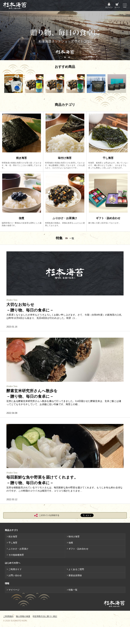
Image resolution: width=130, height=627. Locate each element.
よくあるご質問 (76, 569)
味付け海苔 (74, 536)
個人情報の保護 (23, 616)
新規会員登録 (75, 575)
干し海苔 (12, 542)
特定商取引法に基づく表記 (45, 616)
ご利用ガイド (15, 569)
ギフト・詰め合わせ (78, 549)
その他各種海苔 (16, 555)
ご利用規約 (8, 616)
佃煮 (71, 542)
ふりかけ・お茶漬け (18, 549)
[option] (13, 83)
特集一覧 (73, 590)
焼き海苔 (12, 536)
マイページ (13, 590)
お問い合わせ (15, 575)
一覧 (71, 238)
